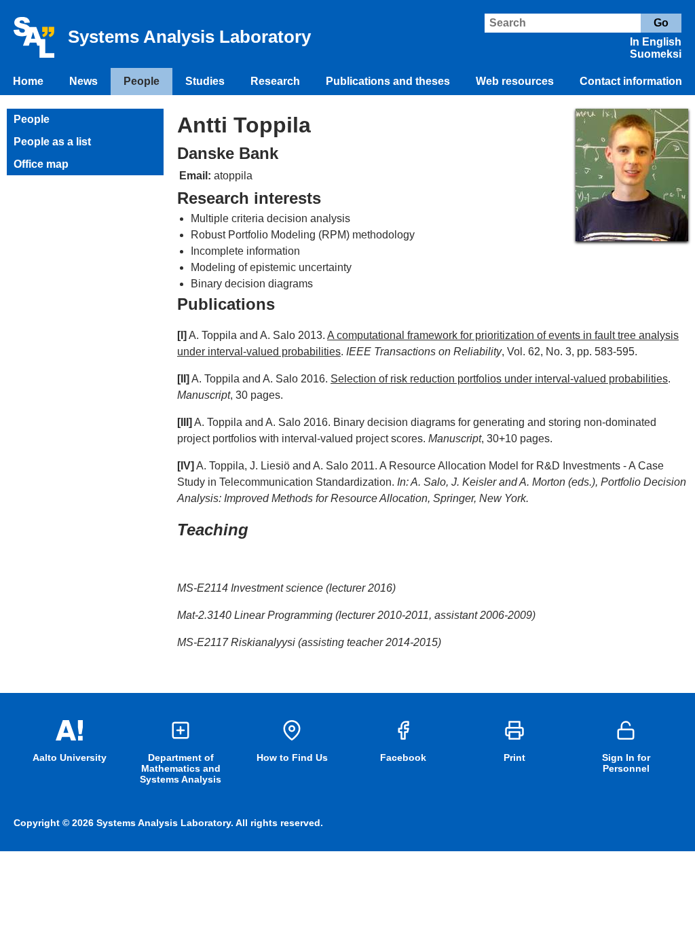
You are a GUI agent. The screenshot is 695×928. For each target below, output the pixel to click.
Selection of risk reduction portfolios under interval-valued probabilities (499, 379)
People (141, 81)
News (83, 81)
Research (275, 81)
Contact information (631, 81)
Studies (205, 81)
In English (655, 42)
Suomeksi (655, 54)
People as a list (52, 141)
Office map (41, 164)
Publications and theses (388, 81)
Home (28, 81)
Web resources (515, 81)
